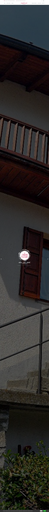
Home (4, 3)
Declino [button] (41, 510)
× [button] (47, 510)
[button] (1, 259)
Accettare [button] (45, 510)
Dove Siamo (39, 3)
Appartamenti (8, 3)
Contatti (43, 3)
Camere (12, 3)
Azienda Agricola (34, 3)
